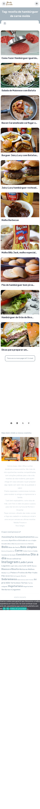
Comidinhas (23, 554)
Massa (34, 566)
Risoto (23, 576)
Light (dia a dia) (16, 566)
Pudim (34, 573)
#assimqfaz (7, 537)
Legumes (5, 566)
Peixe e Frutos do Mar (21, 572)
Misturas (23, 569)
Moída (3, 573)
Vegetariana (15, 586)
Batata (31, 544)
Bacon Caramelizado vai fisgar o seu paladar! (19, 123)
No (8, 608)
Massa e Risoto (10, 569)
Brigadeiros (10, 551)
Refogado (16, 576)
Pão (3, 576)
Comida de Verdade (8, 555)
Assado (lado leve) (21, 544)
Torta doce (15, 583)
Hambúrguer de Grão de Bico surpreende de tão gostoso (17, 317)
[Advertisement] (20, 391)
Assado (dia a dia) (8, 544)
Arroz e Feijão (31, 540)
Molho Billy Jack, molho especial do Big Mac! (18, 252)
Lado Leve (26, 562)
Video (35, 33)
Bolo (4, 547)
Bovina (3, 551)
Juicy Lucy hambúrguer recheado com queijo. (20, 187)
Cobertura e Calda (30, 551)
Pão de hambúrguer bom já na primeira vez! (17, 285)
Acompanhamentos (25, 537)
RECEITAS (9, 576)
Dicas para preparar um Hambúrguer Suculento (14, 349)
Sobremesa (9, 579)
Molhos (31, 569)
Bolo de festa (14, 547)
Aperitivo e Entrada (17, 540)
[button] (4, 3)
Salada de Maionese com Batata (19, 90)
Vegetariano (28, 586)
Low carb (26, 566)
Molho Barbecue (10, 220)
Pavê (8, 573)
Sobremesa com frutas (25, 579)
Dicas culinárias (14, 559)
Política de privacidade (18, 608)
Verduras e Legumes (10, 590)
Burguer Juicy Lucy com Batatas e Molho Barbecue (19, 155)
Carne (19, 550)
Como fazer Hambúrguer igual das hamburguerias (20, 58)
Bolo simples (28, 547)
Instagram (10, 562)
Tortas (24, 583)
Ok (4, 608)
